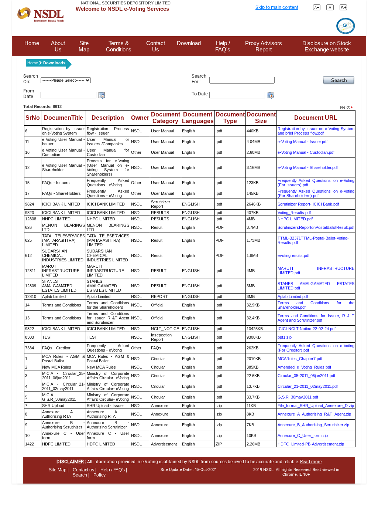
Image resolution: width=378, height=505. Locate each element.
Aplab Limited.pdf (293, 296)
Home (31, 43)
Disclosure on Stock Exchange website (326, 46)
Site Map (84, 46)
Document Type (230, 117)
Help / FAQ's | (113, 469)
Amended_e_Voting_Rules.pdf (304, 367)
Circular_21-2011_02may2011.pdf (308, 386)
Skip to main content (276, 7)
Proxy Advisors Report (263, 46)
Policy (99, 475)
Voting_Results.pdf (294, 212)
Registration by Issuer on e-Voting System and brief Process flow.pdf (316, 130)
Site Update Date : (189, 469)
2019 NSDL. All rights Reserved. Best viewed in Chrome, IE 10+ (296, 472)
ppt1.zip (285, 337)
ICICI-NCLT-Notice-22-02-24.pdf (307, 328)
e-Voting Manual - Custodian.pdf (306, 152)
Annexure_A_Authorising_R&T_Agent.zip (314, 414)
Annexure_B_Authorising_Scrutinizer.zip (313, 425)
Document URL (315, 118)
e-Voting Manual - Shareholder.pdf (308, 167)
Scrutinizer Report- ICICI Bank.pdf (308, 204)
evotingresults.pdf (293, 255)
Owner (140, 118)
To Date (200, 93)
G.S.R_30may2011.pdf (298, 397)
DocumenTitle (63, 118)
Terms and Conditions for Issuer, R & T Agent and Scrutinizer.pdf (316, 317)
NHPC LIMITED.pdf (295, 219)
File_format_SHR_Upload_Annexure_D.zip (316, 405)
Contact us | (84, 469)
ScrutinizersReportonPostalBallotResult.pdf (316, 227)
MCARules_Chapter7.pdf (300, 358)
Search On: (30, 78)
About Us (58, 46)
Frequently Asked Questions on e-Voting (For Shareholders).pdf (316, 193)
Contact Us (155, 46)
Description (108, 118)
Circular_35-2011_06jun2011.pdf (306, 375)
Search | (81, 475)
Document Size (261, 117)
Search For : (199, 78)
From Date (28, 93)
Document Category (165, 117)
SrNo (32, 118)
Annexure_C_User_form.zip (303, 435)
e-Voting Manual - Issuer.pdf (302, 141)
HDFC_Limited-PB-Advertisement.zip (311, 444)
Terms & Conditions (118, 46)
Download (189, 43)
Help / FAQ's (222, 46)
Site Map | (59, 469)
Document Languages (198, 117)
